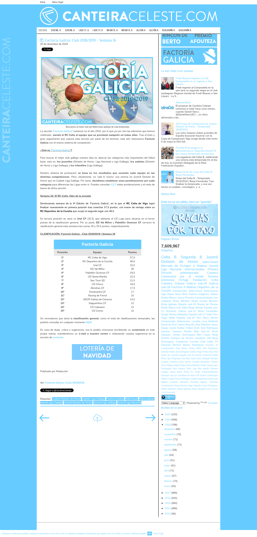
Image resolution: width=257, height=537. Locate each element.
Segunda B (191, 257)
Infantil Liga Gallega (52, 402)
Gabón (193, 352)
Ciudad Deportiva (198, 379)
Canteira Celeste (172, 283)
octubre (168, 439)
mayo (167, 465)
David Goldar (177, 328)
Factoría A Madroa (183, 287)
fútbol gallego (146, 398)
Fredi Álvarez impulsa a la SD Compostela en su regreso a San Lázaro (194, 81)
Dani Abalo (181, 348)
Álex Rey (213, 352)
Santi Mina (181, 294)
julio (166, 455)
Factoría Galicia (115, 398)
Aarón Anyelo (212, 389)
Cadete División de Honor (66, 398)
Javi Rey (197, 368)
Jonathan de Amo (186, 375)
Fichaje (183, 280)
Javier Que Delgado (200, 358)
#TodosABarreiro (210, 372)
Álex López (203, 334)
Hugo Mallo (168, 317)
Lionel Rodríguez (209, 385)
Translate (213, 403)
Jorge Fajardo (194, 385)
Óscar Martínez (193, 365)
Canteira (212, 272)
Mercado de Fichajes (176, 265)
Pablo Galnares (168, 389)
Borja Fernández (208, 311)
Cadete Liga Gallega (93, 398)
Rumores (171, 311)
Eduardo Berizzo (171, 345)
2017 (168, 492)
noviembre (170, 434)
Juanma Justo (177, 362)
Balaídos (183, 314)
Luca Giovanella (168, 392)
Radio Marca (168, 307)
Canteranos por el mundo (182, 276)
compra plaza (168, 372)
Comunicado (167, 385)
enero (167, 486)
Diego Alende (195, 307)
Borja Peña (183, 372)
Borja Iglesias (169, 304)
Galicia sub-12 (187, 311)
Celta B (169, 257)
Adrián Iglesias (184, 389)
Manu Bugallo (199, 389)
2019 (168, 419)
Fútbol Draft (192, 328)
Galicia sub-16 (197, 283)
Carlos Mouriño (186, 324)
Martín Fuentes (210, 368)
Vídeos (214, 294)
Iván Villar (181, 307)
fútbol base (132, 398)
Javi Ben (185, 358)
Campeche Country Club (190, 341)
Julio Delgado (182, 352)
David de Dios (169, 324)
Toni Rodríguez (210, 348)
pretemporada (189, 272)
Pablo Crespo (167, 379)
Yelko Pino (212, 314)
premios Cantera (171, 331)
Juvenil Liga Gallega (105, 402)
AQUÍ (113, 184)
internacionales (194, 269)
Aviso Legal (158, 533)
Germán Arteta (168, 352)
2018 (168, 424)
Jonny (181, 297)
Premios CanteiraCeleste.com (201, 297)
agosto (168, 450)
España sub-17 (197, 314)
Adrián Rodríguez (193, 345)
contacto (58, 337)
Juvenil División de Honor (78, 402)
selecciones (210, 262)
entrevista (167, 280)
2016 (168, 498)
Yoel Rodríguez (209, 328)
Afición (214, 317)
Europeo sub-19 (169, 375)
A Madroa (200, 265)
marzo (168, 476)
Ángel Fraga (179, 365)
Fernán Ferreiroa (203, 355)
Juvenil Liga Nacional (129, 402)
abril (167, 470)
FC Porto (195, 372)
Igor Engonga (174, 358)
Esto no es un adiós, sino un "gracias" (186, 201)
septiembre (170, 444)
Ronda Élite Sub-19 (196, 331)
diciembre (170, 429)
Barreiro (213, 301)
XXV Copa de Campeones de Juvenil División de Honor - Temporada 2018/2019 (196, 127)
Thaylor (214, 362)
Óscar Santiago (182, 379)
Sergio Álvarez (169, 314)
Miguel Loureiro (169, 382)
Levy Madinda (210, 321)
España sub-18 (186, 355)
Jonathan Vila (203, 338)
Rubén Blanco (169, 297)
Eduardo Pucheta (189, 382)
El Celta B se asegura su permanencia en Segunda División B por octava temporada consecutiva (196, 151)
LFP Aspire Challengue (206, 375)
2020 (168, 414)
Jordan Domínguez (184, 334)
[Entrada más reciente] (44, 420)
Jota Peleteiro (203, 324)
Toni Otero (202, 317)
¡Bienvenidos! (183, 102)
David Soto (213, 379)
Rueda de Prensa (207, 304)
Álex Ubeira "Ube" (182, 368)
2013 (168, 513)
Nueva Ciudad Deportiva (197, 362)
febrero (168, 481)
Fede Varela (207, 365)
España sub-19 (187, 304)
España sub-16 (185, 317)
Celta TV (212, 341)
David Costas (199, 301)
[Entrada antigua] (150, 420)
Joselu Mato (195, 348)
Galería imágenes (199, 294)
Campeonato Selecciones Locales (180, 321)
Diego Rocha (180, 385)
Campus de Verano (182, 338)
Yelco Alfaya (167, 365)
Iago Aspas (167, 294)
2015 (168, 503)
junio (167, 460)
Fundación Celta (205, 280)
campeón (166, 301)
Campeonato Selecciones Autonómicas (195, 291)
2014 (168, 508)
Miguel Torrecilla (209, 382)
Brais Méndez (181, 301)
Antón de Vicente (169, 355)
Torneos (213, 276)
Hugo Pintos (203, 352)
